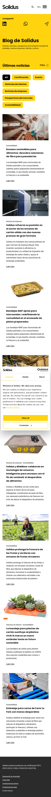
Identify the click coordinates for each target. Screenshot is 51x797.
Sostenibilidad (13, 105)
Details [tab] (26, 377)
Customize (24, 425)
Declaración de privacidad (11, 776)
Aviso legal (6, 780)
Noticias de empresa (16, 91)
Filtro (42, 65)
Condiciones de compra (10, 783)
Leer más (11, 181)
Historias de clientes (15, 84)
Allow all (25, 418)
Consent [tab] (9, 377)
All (6, 77)
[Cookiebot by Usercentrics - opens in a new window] (37, 370)
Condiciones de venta (9, 787)
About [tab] (42, 377)
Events (38, 77)
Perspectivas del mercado (19, 98)
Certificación (21, 77)
